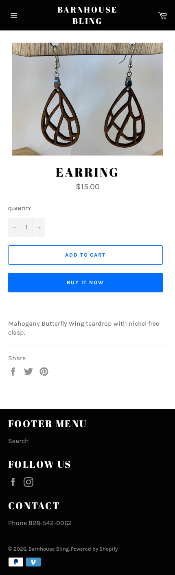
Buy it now (86, 282)
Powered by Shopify (94, 549)
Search (18, 441)
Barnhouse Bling (87, 15)
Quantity (19, 209)
